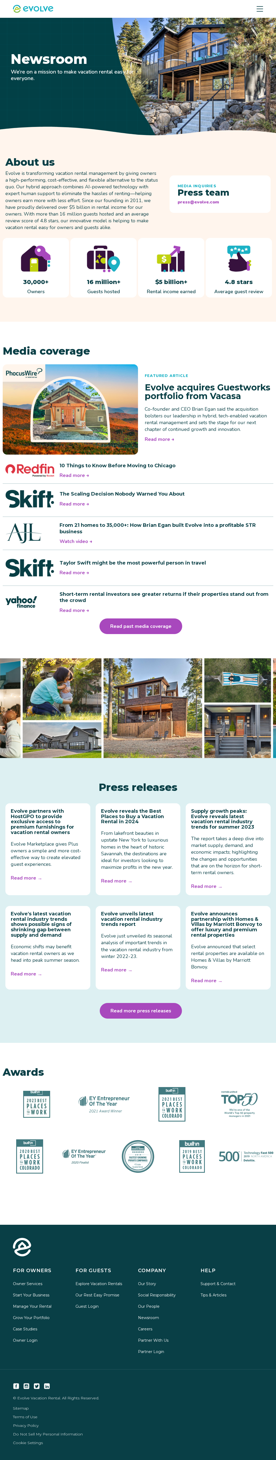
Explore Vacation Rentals (98, 1283)
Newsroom (148, 1317)
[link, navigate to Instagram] (26, 1386)
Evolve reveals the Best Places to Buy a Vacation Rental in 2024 (132, 816)
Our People (149, 1306)
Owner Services (27, 1283)
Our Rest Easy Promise (97, 1295)
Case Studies (25, 1329)
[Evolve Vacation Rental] (33, 9)
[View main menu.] (260, 8)
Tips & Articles (213, 1295)
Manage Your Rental (32, 1306)
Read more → (26, 878)
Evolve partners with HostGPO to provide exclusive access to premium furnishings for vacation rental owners (42, 821)
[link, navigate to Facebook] (16, 1386)
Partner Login (151, 1351)
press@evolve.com (198, 202)
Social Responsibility (157, 1295)
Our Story (147, 1283)
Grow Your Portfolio (31, 1317)
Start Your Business (31, 1295)
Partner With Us (153, 1340)
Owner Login (25, 1340)
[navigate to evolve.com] (22, 1248)
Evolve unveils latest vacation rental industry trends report (132, 919)
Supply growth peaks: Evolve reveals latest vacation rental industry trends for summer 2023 (222, 819)
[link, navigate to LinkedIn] (47, 1386)
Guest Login (87, 1306)
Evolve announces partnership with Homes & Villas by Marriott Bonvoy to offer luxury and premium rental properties (226, 924)
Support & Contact (218, 1283)
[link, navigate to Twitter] (36, 1386)
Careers (145, 1329)
